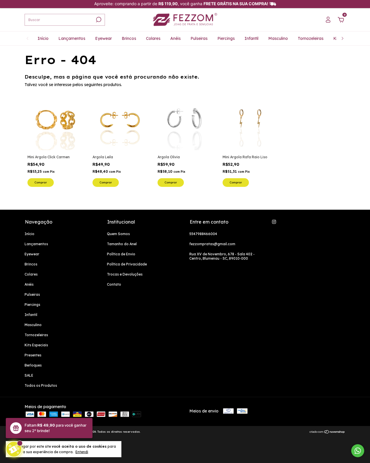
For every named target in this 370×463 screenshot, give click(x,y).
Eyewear (103, 38)
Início (43, 38)
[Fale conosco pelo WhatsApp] (357, 450)
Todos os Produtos (41, 385)
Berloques (33, 365)
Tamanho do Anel (122, 244)
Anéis (175, 38)
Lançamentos (71, 38)
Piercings (226, 38)
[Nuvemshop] (327, 432)
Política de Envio (121, 254)
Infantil (251, 38)
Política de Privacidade (127, 264)
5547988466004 (203, 234)
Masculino (278, 38)
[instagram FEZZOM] (274, 222)
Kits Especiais (36, 345)
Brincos (129, 38)
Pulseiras (199, 38)
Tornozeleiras (310, 38)
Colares (153, 38)
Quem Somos (118, 234)
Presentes (33, 355)
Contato (114, 284)
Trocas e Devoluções (125, 274)
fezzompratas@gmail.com (212, 244)
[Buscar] (98, 19)
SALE (29, 375)
